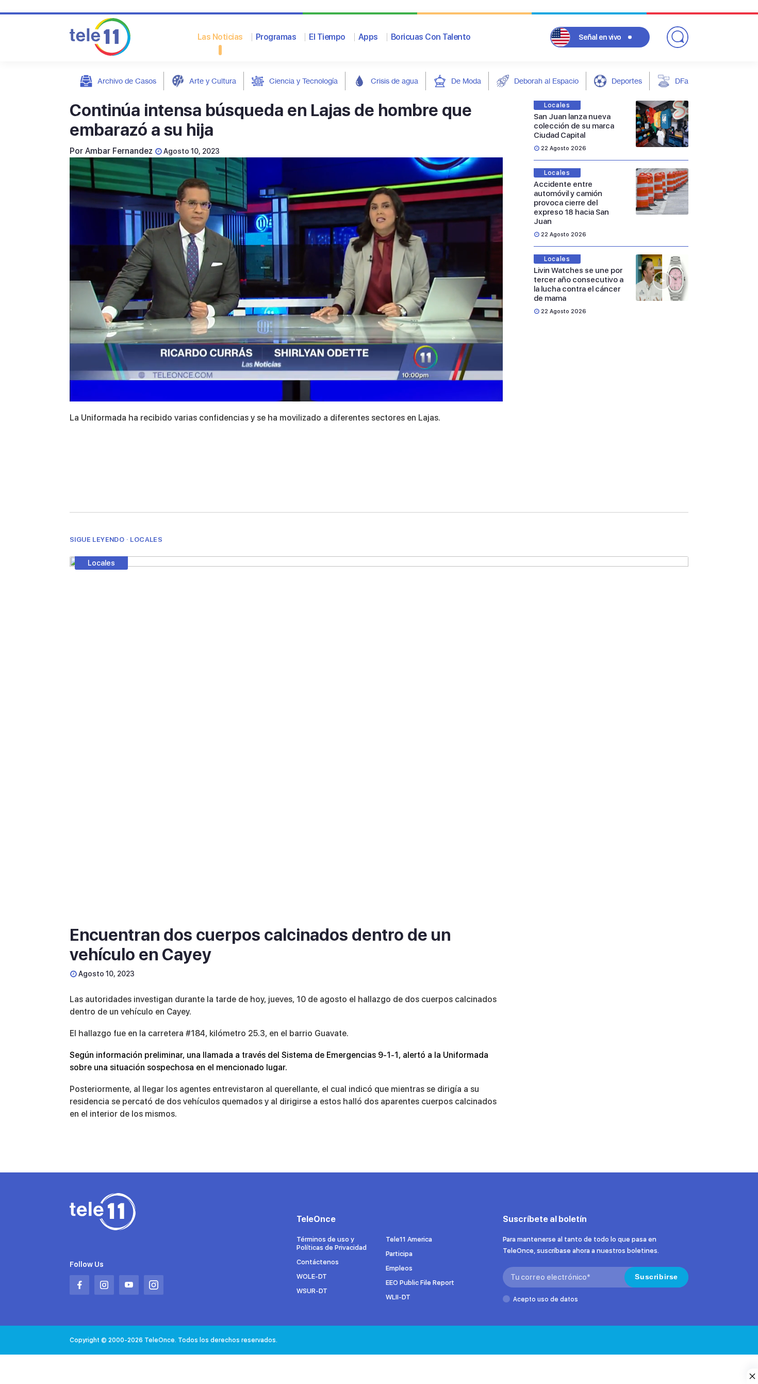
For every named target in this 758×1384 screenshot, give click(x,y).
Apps (368, 37)
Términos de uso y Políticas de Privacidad (331, 1243)
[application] (286, 279)
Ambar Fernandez (119, 151)
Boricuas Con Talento (431, 37)
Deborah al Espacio (546, 80)
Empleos (399, 1268)
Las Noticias (220, 37)
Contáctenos (317, 1262)
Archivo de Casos (126, 80)
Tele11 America (409, 1239)
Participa (399, 1254)
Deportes (627, 80)
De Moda (466, 80)
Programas (276, 37)
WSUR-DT (311, 1291)
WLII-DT (398, 1297)
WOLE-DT (311, 1276)
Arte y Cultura (212, 80)
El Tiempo (327, 37)
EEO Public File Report (420, 1282)
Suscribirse (656, 1277)
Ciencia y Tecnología (303, 80)
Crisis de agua (394, 80)
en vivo (600, 37)
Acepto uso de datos (545, 1299)
